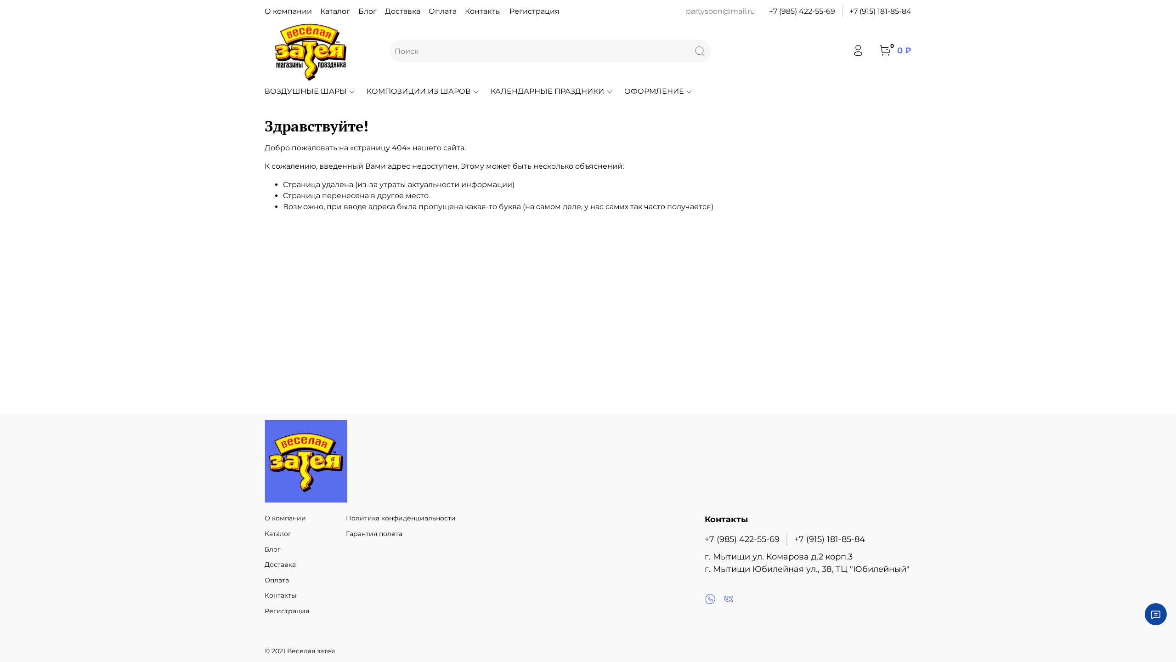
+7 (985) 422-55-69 (802, 11)
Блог (367, 11)
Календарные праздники (547, 91)
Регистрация (534, 11)
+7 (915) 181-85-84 (880, 11)
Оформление (654, 91)
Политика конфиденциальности (401, 518)
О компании (288, 11)
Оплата (443, 11)
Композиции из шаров (419, 91)
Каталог (335, 11)
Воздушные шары (306, 91)
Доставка (402, 11)
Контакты (483, 11)
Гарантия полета (374, 534)
